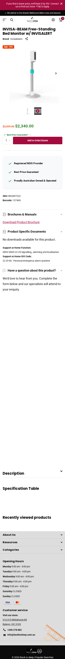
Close (61, 3)
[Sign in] (53, 20)
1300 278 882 (14, 630)
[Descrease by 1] (10, 143)
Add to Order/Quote (37, 140)
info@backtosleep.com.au (21, 634)
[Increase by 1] (10, 138)
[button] (56, 73)
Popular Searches (44, 657)
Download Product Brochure (21, 222)
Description (13, 473)
